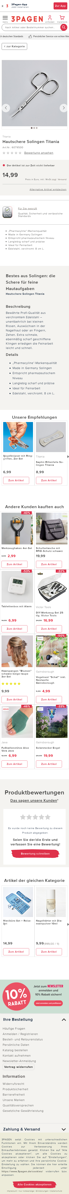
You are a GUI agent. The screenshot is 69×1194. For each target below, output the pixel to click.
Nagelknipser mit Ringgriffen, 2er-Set (18, 457)
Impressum (12, 1191)
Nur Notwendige (26, 1191)
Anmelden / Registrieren (20, 1034)
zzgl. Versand (59, 179)
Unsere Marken (14, 1100)
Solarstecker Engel (48, 747)
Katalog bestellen (15, 1050)
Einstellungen (42, 1191)
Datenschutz (56, 1191)
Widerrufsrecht (13, 1084)
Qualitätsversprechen (18, 1105)
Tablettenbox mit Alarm (17, 606)
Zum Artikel (16, 480)
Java (5, 742)
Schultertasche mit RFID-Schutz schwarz (49, 550)
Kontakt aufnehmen (17, 1055)
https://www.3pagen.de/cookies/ (22, 1171)
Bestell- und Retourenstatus (23, 1039)
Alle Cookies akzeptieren (35, 1184)
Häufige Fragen (14, 1028)
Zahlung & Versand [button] (21, 1129)
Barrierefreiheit (14, 1094)
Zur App (60, 6)
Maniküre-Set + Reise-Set (17, 922)
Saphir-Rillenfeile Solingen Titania (49, 463)
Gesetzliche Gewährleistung (23, 1111)
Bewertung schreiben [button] (35, 853)
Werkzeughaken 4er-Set (17, 548)
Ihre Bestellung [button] (18, 1020)
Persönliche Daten (16, 1045)
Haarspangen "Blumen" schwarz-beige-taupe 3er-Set (17, 673)
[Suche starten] (63, 27)
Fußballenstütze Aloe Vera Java (15, 749)
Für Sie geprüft (27, 208)
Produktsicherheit (15, 1089)
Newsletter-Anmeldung (19, 1061)
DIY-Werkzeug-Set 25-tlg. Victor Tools (50, 614)
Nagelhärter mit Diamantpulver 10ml (49, 922)
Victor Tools (43, 607)
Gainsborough (45, 671)
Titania (7, 136)
